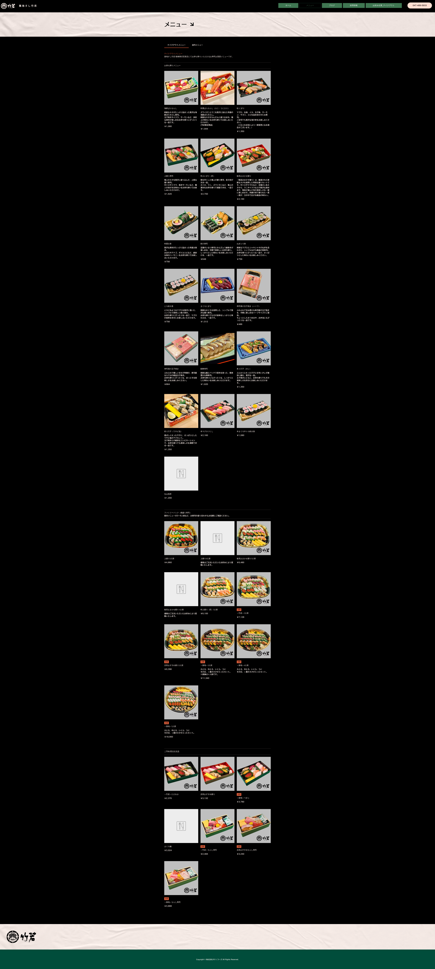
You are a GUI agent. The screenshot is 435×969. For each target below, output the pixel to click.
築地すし (25, 6)
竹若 (34, 6)
